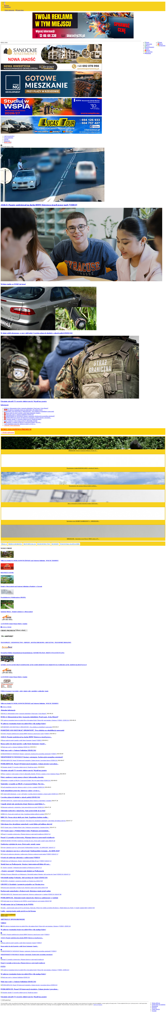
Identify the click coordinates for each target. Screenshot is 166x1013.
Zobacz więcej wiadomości (8, 914)
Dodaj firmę (20, 10)
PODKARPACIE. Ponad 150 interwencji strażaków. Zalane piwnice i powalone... (28, 417)
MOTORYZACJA (30, 544)
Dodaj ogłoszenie (9, 10)
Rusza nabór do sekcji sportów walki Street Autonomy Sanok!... (23, 413)
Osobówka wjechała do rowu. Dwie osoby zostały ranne (20, 844)
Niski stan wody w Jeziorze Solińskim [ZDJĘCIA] (20, 414)
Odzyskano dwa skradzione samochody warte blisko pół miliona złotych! (26, 824)
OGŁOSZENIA (8, 137)
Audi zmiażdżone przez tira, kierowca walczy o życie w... (20, 424)
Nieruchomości (150, 47)
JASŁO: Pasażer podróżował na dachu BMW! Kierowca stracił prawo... (26, 737)
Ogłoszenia (149, 44)
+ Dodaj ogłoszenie (7, 432)
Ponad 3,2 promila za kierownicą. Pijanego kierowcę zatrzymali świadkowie (27, 837)
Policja (161, 44)
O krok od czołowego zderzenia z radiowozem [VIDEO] (20, 857)
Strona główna (156, 1003)
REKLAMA (7, 142)
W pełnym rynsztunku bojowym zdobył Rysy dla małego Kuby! (25, 410)
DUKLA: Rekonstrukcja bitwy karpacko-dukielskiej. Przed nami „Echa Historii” (26, 408)
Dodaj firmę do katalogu (158, 1004)
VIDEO (3, 923)
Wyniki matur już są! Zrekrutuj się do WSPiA (17, 904)
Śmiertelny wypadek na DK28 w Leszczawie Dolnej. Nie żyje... (23, 422)
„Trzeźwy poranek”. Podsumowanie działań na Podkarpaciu (22, 871)
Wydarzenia (162, 45)
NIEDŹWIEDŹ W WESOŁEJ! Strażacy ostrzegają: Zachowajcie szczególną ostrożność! (30, 416)
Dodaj (160, 42)
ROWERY (55, 544)
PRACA (4, 544)
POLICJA (7, 141)
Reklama (6, 5)
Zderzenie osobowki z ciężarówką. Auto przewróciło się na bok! (23, 811)
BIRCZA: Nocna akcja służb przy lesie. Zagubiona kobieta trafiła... (25, 817)
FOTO (3, 966)
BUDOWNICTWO (43, 544)
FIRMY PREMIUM (14, 630)
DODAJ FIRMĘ (6, 627)
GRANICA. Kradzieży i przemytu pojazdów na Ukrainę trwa (22, 884)
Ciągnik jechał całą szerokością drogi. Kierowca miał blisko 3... (23, 804)
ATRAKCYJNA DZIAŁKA (12, 425)
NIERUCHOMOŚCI (15, 544)
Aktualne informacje (8, 710)
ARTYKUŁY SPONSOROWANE (13, 919)
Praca (147, 45)
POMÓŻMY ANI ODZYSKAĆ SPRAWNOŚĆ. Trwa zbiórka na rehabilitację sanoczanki (29, 411)
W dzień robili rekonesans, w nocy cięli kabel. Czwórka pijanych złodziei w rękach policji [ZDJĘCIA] (36, 333)
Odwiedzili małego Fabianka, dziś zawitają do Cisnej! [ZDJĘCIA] (24, 878)
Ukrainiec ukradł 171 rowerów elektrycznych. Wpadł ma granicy (24, 401)
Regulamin (155, 1006)
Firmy (147, 48)
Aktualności (7, 7)
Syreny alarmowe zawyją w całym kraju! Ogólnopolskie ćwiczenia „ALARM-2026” (30, 851)
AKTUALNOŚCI (9, 136)
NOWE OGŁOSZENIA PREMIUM (16, 429)
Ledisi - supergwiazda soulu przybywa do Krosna (18, 911)
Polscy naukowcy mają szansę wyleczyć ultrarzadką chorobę (20, 420)
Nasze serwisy (156, 1009)
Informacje (4, 405)
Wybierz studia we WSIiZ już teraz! (13, 284)
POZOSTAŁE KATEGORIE (70, 544)
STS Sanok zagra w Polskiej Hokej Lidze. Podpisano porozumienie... (25, 831)
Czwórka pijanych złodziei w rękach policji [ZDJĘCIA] (20, 797)
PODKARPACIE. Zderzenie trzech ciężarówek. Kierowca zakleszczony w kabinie (29, 898)
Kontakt (154, 1011)
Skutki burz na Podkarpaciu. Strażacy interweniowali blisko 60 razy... (25, 864)
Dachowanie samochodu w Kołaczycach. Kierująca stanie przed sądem (26, 891)
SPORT (6, 139)
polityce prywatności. (98, 1004)
